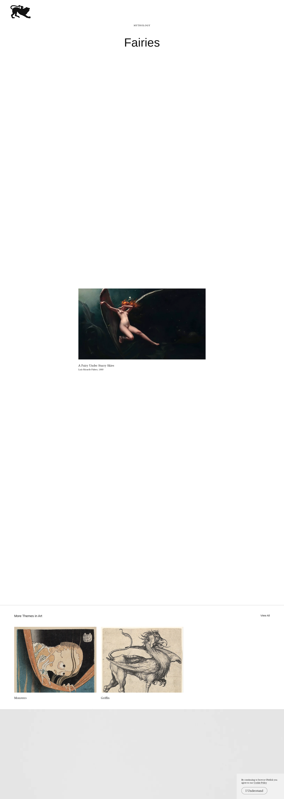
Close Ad (263, 485)
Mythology (142, 25)
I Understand (254, 790)
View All (265, 615)
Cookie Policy (260, 782)
